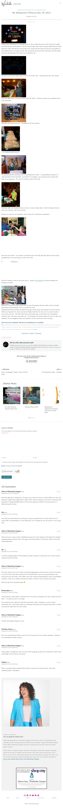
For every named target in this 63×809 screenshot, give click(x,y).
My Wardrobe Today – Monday (52, 371)
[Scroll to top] (60, 804)
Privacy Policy (41, 797)
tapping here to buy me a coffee (23, 345)
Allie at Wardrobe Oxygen (11, 491)
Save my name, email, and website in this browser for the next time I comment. (25, 462)
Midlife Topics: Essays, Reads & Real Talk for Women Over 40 (31, 10)
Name (4, 458)
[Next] (58, 401)
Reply (58, 491)
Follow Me (25, 333)
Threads (50, 347)
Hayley (4, 662)
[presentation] (11, 395)
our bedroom (10, 179)
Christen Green (6, 629)
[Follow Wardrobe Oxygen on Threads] (30, 795)
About (17, 797)
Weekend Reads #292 (31, 407)
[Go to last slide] (5, 401)
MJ (2, 550)
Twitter (32, 333)
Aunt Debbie (39, 280)
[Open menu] (60, 3)
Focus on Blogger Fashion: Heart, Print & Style (14, 372)
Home (8, 797)
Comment (5, 433)
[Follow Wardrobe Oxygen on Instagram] (25, 795)
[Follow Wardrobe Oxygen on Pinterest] (38, 795)
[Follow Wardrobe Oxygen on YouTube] (33, 795)
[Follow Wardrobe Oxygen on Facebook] (27, 795)
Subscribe (54, 797)
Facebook (38, 333)
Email (35, 458)
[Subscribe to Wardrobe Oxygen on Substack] (35, 795)
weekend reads (6, 337)
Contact (28, 797)
